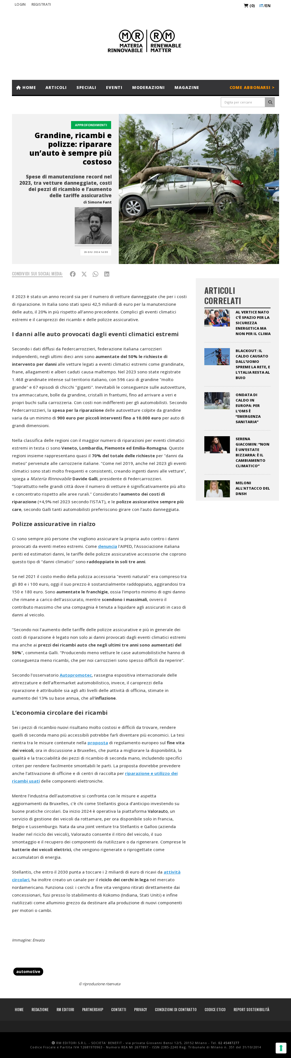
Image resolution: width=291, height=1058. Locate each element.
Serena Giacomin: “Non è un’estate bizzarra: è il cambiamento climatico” (252, 452)
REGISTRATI (41, 4)
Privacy (140, 1009)
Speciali (86, 87)
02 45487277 (228, 1043)
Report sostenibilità (251, 1009)
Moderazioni (148, 87)
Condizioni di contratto (176, 1009)
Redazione (40, 1009)
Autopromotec (76, 675)
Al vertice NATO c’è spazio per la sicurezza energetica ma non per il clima (253, 322)
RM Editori (65, 1009)
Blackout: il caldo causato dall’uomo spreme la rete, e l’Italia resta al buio (253, 364)
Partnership (92, 1009)
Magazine (186, 87)
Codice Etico (215, 1009)
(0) (251, 5)
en (268, 5)
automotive (28, 971)
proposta (98, 742)
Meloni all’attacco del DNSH (253, 488)
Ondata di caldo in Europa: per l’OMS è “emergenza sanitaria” (248, 408)
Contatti (118, 1009)
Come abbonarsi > (252, 87)
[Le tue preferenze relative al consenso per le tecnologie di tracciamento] (281, 1048)
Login (20, 4)
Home (28, 87)
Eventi (114, 87)
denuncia (107, 546)
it (261, 5)
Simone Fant (100, 202)
